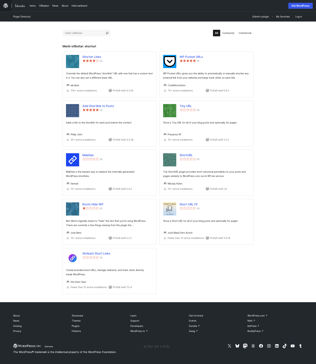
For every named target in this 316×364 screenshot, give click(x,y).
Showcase (77, 315)
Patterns (76, 331)
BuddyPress (255, 331)
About (16, 315)
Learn (133, 315)
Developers (136, 326)
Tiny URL (186, 106)
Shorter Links (91, 57)
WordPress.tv (139, 331)
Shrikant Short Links (96, 253)
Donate (194, 326)
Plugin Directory (22, 16)
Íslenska (49, 346)
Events (192, 320)
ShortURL (186, 155)
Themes (76, 320)
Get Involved (196, 315)
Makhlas (88, 155)
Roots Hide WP (92, 204)
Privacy (17, 331)
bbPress (253, 326)
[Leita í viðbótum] (107, 33)
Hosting (17, 326)
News (16, 320)
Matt (251, 320)
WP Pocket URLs (191, 57)
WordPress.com (257, 315)
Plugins (75, 326)
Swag (193, 331)
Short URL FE (189, 204)
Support (134, 320)
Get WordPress (300, 5)
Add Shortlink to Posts (98, 106)
